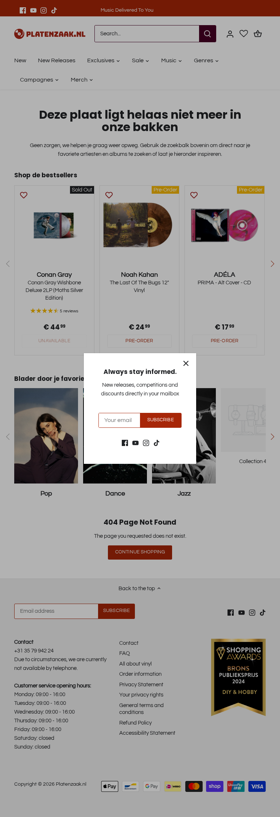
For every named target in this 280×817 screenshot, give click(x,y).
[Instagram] (146, 442)
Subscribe (160, 420)
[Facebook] (125, 442)
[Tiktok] (156, 442)
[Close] (186, 363)
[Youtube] (135, 442)
